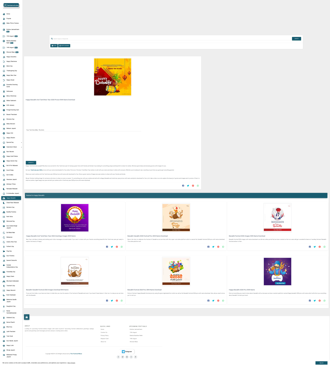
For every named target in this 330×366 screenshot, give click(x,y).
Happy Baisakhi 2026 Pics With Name (242, 290)
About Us (103, 341)
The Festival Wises (76, 353)
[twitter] (122, 357)
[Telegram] (127, 351)
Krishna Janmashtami (136, 329)
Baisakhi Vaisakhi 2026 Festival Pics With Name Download (148, 236)
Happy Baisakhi (65, 45)
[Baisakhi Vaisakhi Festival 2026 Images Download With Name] (74, 271)
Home (54, 45)
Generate (31, 162)
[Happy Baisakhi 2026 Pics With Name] (277, 271)
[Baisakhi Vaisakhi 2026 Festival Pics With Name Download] (176, 218)
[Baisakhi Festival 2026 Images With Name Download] (277, 218)
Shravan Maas (134, 341)
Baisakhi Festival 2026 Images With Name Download (247, 236)
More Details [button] (71, 363)
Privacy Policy (104, 335)
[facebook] (118, 357)
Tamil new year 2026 (36, 170)
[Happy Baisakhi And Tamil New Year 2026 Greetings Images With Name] (74, 218)
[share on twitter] (188, 186)
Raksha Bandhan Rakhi (136, 335)
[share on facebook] (183, 186)
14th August (133, 338)
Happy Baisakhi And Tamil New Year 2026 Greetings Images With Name (51, 236)
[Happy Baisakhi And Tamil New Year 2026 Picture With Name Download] (113, 76)
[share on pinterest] (193, 186)
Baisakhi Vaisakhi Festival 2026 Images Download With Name (47, 290)
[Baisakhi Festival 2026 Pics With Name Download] (176, 271)
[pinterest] (127, 357)
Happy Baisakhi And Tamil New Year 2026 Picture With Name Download (50, 100)
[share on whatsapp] (198, 186)
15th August (133, 332)
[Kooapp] (135, 357)
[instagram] (131, 357)
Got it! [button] (321, 363)
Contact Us (104, 332)
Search (297, 38)
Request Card (104, 338)
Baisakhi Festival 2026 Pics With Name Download (144, 290)
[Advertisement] (176, 16)
